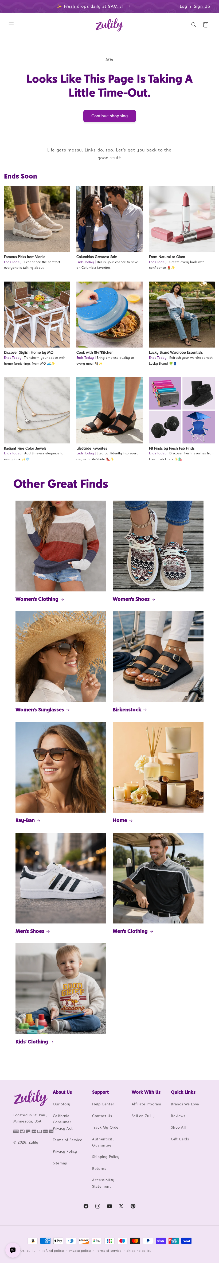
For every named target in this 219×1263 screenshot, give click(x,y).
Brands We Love (185, 1104)
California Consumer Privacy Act (63, 1122)
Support (100, 1092)
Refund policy (53, 1251)
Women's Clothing (36, 599)
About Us (62, 1092)
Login (185, 6)
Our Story (62, 1104)
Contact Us (102, 1116)
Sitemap (60, 1163)
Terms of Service (68, 1140)
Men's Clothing (130, 931)
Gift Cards (180, 1139)
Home (120, 820)
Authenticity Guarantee (103, 1142)
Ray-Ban (25, 820)
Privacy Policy (65, 1151)
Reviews (178, 1116)
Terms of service (109, 1251)
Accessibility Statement (103, 1183)
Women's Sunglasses (39, 709)
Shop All (178, 1127)
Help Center (103, 1104)
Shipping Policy (105, 1157)
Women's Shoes (131, 599)
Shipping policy (139, 1251)
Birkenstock (127, 709)
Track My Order (106, 1127)
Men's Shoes (29, 931)
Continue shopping (109, 115)
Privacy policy (80, 1251)
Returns (99, 1168)
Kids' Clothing (31, 1041)
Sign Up (202, 6)
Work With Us (146, 1092)
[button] (11, 25)
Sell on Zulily (143, 1116)
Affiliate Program (146, 1104)
